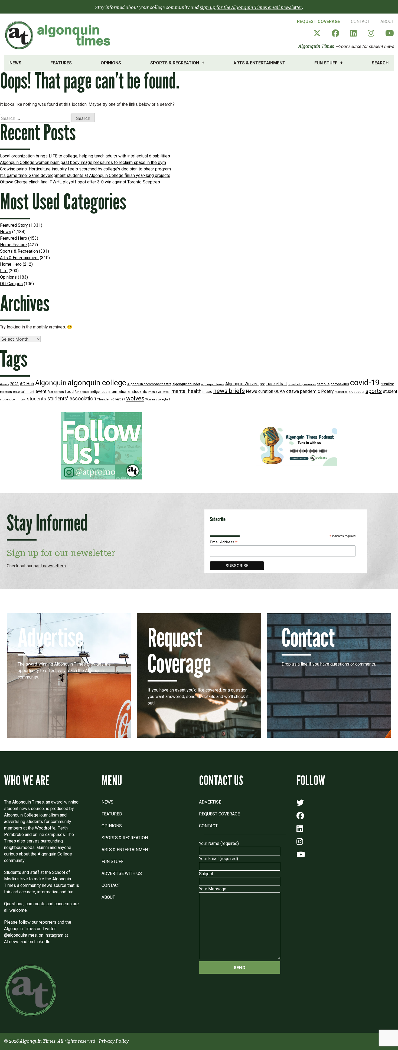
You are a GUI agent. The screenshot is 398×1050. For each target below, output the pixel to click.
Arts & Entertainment (259, 62)
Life (4, 270)
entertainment (23, 392)
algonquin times (212, 384)
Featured (112, 814)
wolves (135, 398)
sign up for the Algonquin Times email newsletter (251, 7)
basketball (276, 383)
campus (323, 384)
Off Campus (11, 283)
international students (128, 391)
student (390, 391)
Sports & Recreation (174, 62)
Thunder (103, 399)
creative (387, 384)
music (207, 391)
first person (56, 392)
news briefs (229, 390)
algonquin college (97, 382)
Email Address (223, 542)
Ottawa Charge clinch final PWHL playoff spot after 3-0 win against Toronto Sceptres (80, 182)
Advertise (210, 802)
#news (4, 384)
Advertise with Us (122, 873)
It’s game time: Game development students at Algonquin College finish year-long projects (85, 175)
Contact (360, 21)
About (387, 21)
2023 (14, 384)
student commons (13, 399)
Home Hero (11, 264)
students (36, 398)
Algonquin (51, 383)
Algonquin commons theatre (149, 384)
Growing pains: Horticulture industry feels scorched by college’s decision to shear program (85, 169)
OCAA (279, 391)
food (69, 391)
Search (380, 62)
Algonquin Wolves (242, 383)
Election (6, 392)
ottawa (292, 391)
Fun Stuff (325, 62)
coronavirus (340, 384)
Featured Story (14, 225)
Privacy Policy (114, 1041)
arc (262, 384)
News (15, 62)
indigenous (98, 392)
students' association (71, 399)
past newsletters (50, 565)
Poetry (327, 391)
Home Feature (13, 244)
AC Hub (27, 383)
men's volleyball (159, 392)
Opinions (111, 62)
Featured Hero (13, 238)
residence (341, 392)
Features (61, 62)
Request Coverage (318, 21)
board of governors (302, 384)
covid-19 (365, 382)
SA (351, 392)
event (41, 391)
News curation (259, 391)
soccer (359, 392)
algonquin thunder (186, 384)
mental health (186, 391)
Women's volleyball (157, 399)
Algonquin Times (316, 46)
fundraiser (82, 392)
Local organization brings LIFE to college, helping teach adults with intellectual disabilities (85, 156)
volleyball (118, 399)
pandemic (310, 391)
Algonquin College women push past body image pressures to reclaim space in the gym (83, 162)
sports (374, 391)
